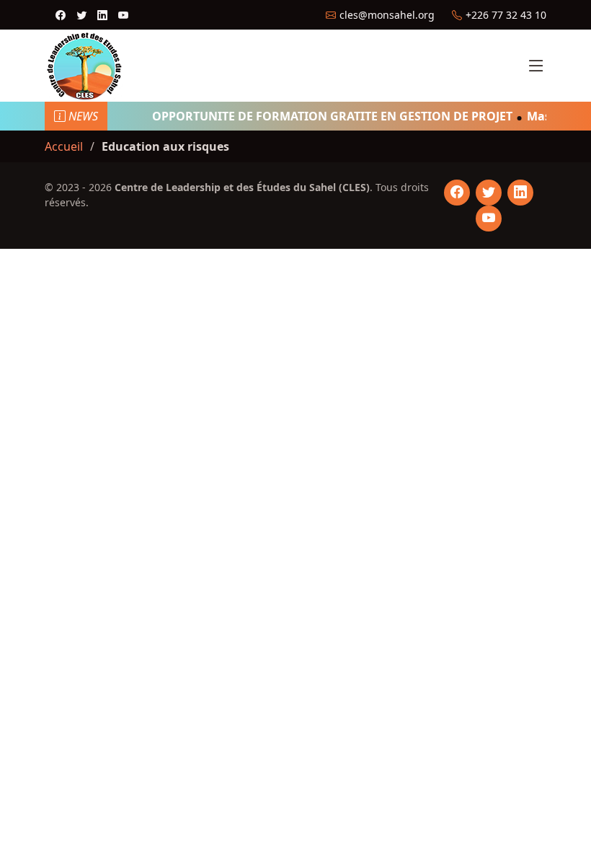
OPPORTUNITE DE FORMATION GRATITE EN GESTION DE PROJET (327, 116)
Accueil (64, 146)
